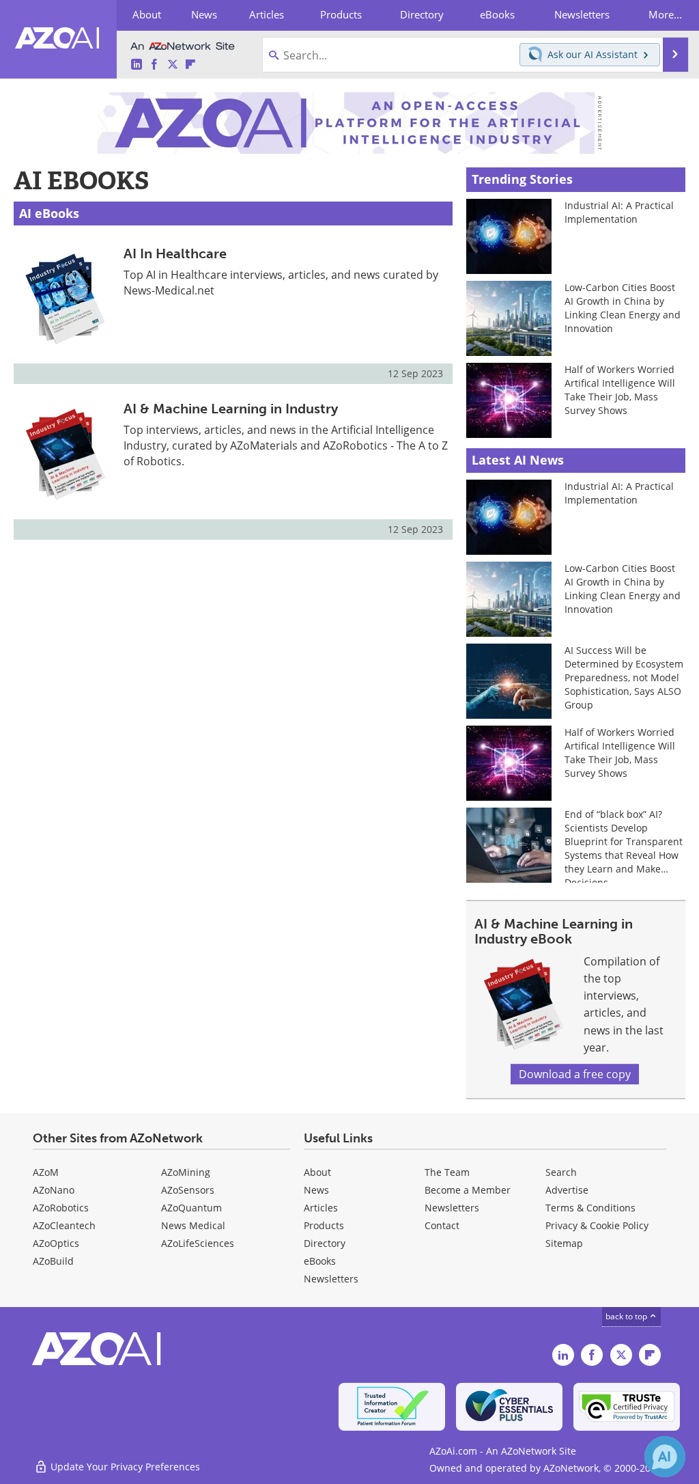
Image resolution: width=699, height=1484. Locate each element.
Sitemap (564, 1243)
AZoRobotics (61, 1207)
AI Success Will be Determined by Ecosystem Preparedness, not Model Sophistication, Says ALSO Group (624, 677)
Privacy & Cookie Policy (596, 1225)
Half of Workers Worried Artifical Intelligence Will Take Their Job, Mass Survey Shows (620, 390)
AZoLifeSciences (197, 1243)
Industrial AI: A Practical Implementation (619, 212)
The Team (447, 1172)
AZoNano (53, 1189)
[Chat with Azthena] (664, 1456)
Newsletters (452, 1207)
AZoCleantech (64, 1225)
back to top (627, 1316)
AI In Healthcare (175, 253)
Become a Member (468, 1189)
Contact (442, 1225)
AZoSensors (187, 1189)
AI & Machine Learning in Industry (231, 408)
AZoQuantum (191, 1207)
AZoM (46, 1172)
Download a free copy (575, 1074)
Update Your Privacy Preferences (124, 1466)
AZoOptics (56, 1243)
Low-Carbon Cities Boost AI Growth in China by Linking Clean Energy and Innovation (623, 308)
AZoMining (185, 1172)
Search (561, 1172)
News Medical (193, 1225)
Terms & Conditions (590, 1207)
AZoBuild (53, 1260)
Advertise (566, 1189)
